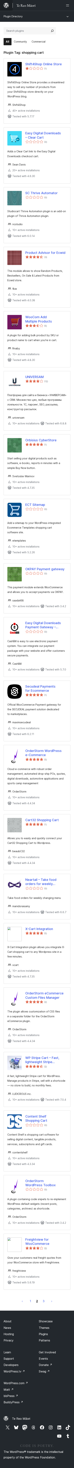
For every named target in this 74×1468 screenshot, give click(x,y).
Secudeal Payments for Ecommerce (40, 688)
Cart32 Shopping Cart (42, 820)
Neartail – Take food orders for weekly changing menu (40, 882)
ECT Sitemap (35, 505)
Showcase (46, 1321)
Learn (7, 1352)
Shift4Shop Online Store (43, 64)
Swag (44, 1371)
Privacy (8, 1340)
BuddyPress (13, 1402)
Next (51, 1301)
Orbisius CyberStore (41, 440)
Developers (11, 1365)
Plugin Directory (13, 16)
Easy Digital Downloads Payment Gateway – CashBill (43, 625)
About (7, 1321)
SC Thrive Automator (41, 193)
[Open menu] (68, 5)
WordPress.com (16, 1383)
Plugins (43, 1334)
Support (9, 1358)
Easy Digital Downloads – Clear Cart (43, 135)
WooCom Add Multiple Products (38, 319)
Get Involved (47, 1352)
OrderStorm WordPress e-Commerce (43, 753)
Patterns (44, 1340)
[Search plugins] (52, 30)
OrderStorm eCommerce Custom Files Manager (44, 995)
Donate (45, 1365)
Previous (22, 1301)
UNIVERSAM (34, 377)
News (7, 1328)
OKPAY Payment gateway (44, 569)
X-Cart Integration (39, 929)
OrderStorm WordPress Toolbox (40, 1183)
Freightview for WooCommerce (37, 1242)
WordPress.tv (14, 1371)
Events (43, 1358)
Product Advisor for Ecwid (45, 253)
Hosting (9, 1334)
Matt (9, 1389)
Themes (44, 1328)
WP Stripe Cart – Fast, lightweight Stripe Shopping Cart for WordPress (42, 1060)
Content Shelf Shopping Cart (36, 1118)
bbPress (11, 1396)
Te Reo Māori (21, 1418)
